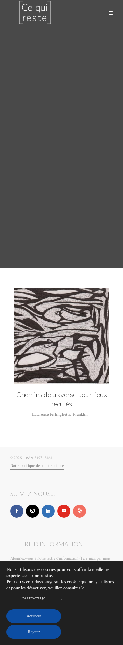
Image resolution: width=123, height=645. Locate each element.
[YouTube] (63, 511)
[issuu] (79, 511)
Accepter (34, 616)
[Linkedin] (48, 511)
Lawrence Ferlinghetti (51, 414)
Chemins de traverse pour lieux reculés (61, 399)
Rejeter (34, 631)
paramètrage (33, 598)
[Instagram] (32, 511)
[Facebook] (16, 511)
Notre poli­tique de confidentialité (37, 465)
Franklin (80, 414)
